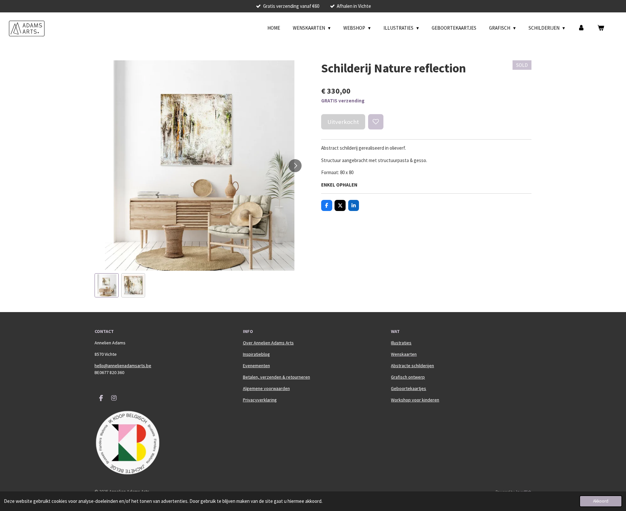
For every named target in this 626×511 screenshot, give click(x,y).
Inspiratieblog (256, 354)
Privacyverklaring (260, 400)
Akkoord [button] (600, 501)
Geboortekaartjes (408, 388)
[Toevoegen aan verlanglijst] (375, 121)
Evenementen (256, 365)
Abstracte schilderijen (412, 365)
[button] (107, 285)
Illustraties (401, 343)
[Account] (581, 28)
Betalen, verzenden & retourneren (276, 377)
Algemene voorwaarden (266, 388)
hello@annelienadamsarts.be (123, 365)
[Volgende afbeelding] (295, 165)
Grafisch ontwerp (408, 377)
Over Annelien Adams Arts (268, 343)
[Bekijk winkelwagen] (600, 28)
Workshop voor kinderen (415, 400)
